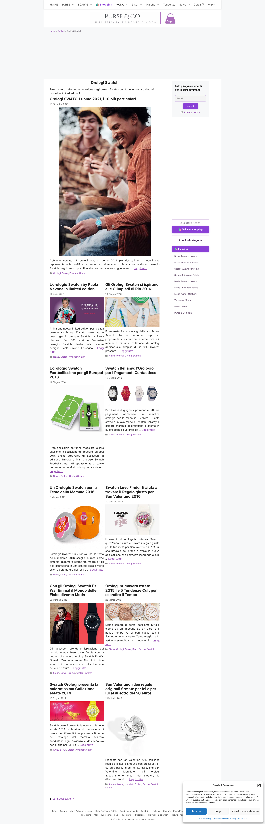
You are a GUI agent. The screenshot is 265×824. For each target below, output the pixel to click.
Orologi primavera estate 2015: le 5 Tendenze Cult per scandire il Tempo (131, 590)
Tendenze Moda (182, 300)
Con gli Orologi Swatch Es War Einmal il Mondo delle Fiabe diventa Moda (73, 590)
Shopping (106, 4)
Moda (56, 673)
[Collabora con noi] (110, 815)
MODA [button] (120, 4)
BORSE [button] (65, 4)
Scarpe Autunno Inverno (186, 268)
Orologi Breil (131, 649)
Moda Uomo (180, 306)
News (182, 4)
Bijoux (112, 649)
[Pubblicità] (139, 815)
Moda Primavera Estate (186, 287)
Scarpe (63, 811)
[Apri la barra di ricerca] (199, 4)
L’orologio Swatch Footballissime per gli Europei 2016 (76, 372)
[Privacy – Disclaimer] (158, 815)
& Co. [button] (135, 4)
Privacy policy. (191, 112)
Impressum (242, 818)
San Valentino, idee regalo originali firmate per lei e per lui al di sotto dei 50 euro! (130, 689)
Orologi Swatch (70, 273)
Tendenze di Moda (129, 811)
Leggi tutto (140, 268)
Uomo (82, 273)
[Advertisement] (132, 56)
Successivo (65, 798)
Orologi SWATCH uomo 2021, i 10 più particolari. (93, 99)
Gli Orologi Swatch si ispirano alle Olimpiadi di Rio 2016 (132, 286)
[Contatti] (126, 815)
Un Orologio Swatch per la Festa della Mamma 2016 (73, 489)
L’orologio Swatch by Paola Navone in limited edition (74, 286)
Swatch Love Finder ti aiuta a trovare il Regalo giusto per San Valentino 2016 (131, 492)
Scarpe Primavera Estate (186, 275)
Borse (54, 811)
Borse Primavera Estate (186, 262)
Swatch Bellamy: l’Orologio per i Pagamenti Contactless (130, 370)
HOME (54, 4)
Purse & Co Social (183, 312)
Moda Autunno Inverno (185, 281)
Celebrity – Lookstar (150, 811)
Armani (112, 784)
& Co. (56, 749)
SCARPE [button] (83, 4)
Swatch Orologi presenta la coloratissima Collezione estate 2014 (74, 689)
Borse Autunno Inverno (185, 256)
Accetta (196, 811)
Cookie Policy (205, 818)
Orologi (61, 31)
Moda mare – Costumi (185, 294)
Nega (218, 811)
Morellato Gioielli (133, 784)
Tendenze (169, 4)
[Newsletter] (178, 815)
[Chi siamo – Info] (89, 815)
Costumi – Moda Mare (173, 811)
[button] (258, 785)
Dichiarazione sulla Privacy (224, 818)
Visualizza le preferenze (245, 811)
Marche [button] (150, 4)
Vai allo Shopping (192, 229)
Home (52, 31)
